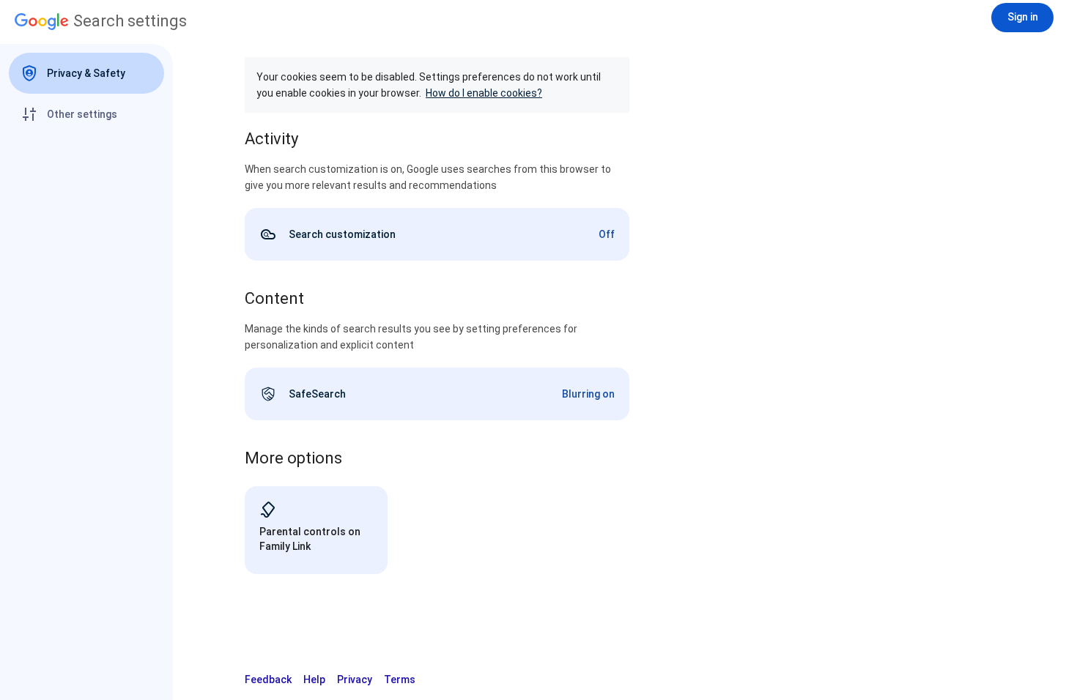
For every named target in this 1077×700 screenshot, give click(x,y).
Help (314, 679)
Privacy (354, 679)
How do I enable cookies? (484, 93)
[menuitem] (86, 73)
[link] (437, 234)
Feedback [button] (268, 679)
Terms (399, 679)
